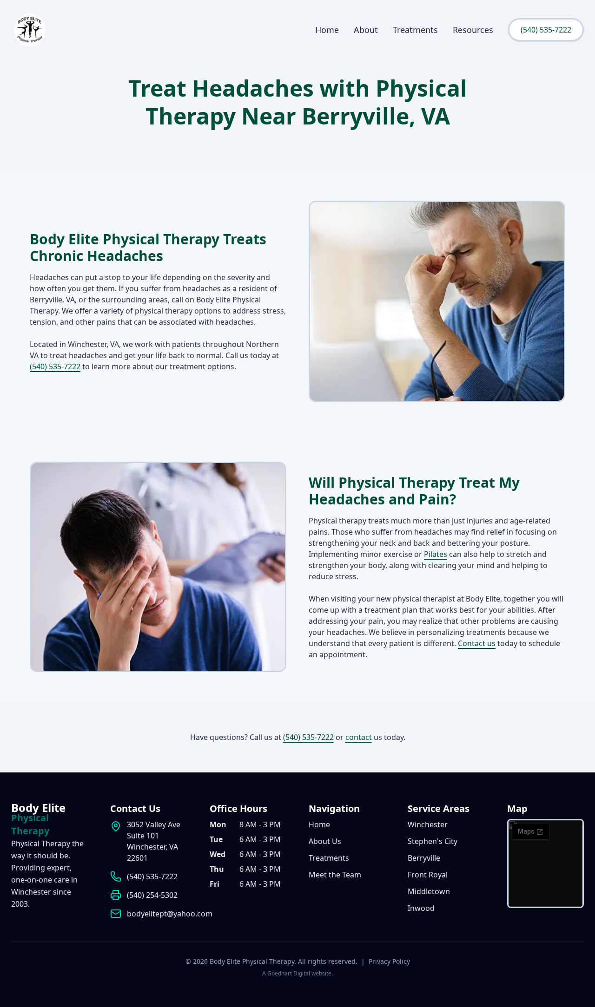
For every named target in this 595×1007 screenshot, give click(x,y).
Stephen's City (432, 841)
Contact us (477, 643)
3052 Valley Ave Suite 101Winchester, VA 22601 (153, 841)
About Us (325, 841)
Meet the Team (335, 875)
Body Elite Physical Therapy (252, 961)
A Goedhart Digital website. (297, 973)
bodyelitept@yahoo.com (169, 914)
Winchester (428, 824)
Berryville (424, 858)
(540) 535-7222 (546, 30)
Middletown (429, 891)
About (366, 29)
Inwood (421, 908)
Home (327, 29)
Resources (473, 29)
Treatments (415, 29)
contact (358, 737)
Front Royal (428, 875)
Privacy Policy (389, 961)
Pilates (435, 554)
